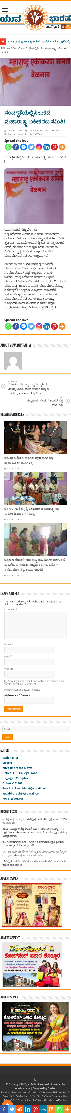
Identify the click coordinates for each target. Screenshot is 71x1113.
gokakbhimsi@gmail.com (30, 788)
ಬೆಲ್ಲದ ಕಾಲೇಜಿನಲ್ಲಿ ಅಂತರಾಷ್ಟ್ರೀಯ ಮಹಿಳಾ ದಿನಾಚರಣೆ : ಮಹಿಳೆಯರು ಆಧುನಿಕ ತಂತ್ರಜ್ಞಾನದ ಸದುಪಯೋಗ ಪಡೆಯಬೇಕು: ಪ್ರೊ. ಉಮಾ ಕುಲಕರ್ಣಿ (35, 564)
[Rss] (35, 1079)
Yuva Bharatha (14, 130)
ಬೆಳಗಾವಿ (16, 48)
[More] (62, 147)
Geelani (52, 1088)
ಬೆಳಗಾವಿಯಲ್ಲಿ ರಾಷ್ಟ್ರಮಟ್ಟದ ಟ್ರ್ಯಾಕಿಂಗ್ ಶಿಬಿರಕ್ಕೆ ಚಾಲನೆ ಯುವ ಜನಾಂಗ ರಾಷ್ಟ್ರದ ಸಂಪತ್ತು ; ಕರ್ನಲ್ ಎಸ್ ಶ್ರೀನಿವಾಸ (28, 387)
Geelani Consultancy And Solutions (26, 1092)
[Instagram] (39, 147)
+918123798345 (12, 798)
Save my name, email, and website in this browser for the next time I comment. (34, 682)
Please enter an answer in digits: (22, 689)
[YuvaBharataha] (35, 16)
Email (8, 656)
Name (8, 644)
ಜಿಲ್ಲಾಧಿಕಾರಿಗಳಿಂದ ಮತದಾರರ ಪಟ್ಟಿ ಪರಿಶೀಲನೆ (45, 401)
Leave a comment (17, 134)
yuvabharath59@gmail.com (21, 793)
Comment (10, 609)
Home (6, 48)
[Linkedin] (46, 147)
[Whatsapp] (8, 147)
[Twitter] (31, 147)
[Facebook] (15, 147)
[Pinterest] (54, 147)
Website (8, 668)
